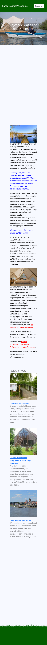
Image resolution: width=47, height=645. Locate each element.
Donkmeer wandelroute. (19, 403)
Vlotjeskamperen (28, 347)
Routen (24, 342)
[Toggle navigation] (31, 6)
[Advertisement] (23, 79)
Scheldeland (15, 344)
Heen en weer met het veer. (21, 520)
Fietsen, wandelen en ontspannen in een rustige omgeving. (20, 460)
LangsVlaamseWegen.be (15, 6)
